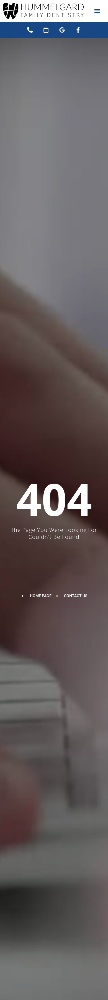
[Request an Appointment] (46, 30)
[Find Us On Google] (62, 30)
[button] (97, 10)
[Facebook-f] (78, 30)
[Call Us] (29, 30)
